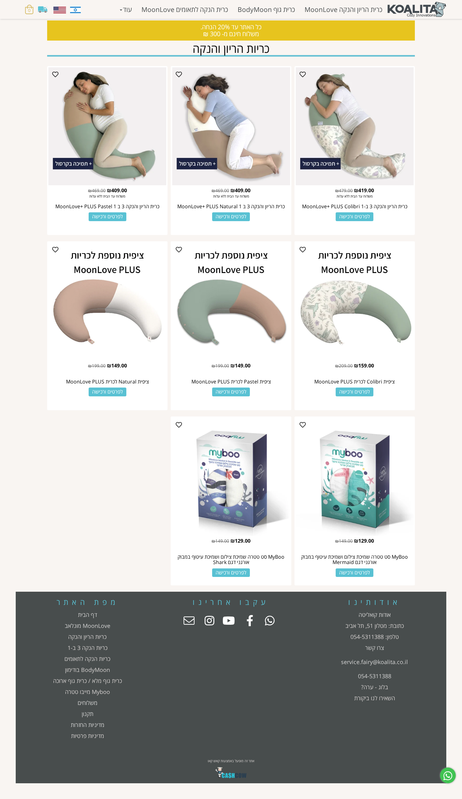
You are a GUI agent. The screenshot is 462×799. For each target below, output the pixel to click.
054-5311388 (367, 636)
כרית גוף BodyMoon (266, 9)
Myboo (101, 692)
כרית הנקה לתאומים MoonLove (184, 9)
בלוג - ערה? (374, 687)
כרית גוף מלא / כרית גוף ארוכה (87, 680)
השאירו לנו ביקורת (374, 698)
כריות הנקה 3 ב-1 (87, 647)
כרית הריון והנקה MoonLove (343, 9)
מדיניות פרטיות (87, 736)
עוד (127, 9)
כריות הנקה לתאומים (87, 658)
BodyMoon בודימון (87, 669)
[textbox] (374, 625)
